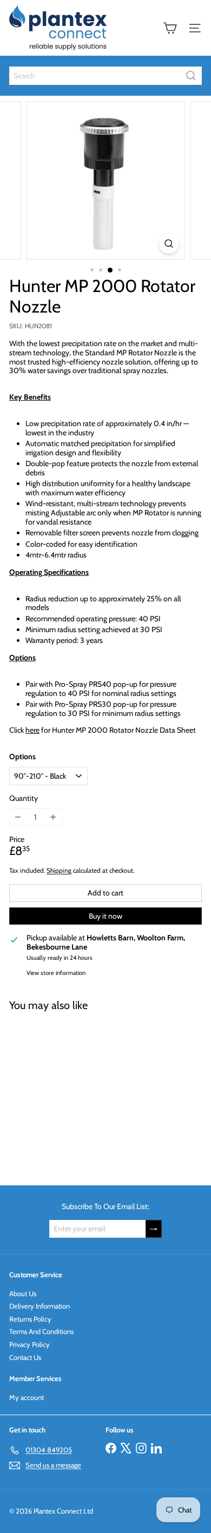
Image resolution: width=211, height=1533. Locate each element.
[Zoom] (169, 244)
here (32, 730)
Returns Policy (30, 1319)
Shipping (59, 870)
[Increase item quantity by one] (53, 817)
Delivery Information (39, 1306)
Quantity (23, 798)
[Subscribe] (154, 1229)
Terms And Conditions (41, 1331)
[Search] (191, 76)
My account (26, 1397)
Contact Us (25, 1357)
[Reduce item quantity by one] (18, 817)
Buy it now (105, 916)
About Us (22, 1293)
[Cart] (169, 28)
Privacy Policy (29, 1344)
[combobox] (105, 76)
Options (22, 756)
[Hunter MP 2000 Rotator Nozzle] (77, 1092)
